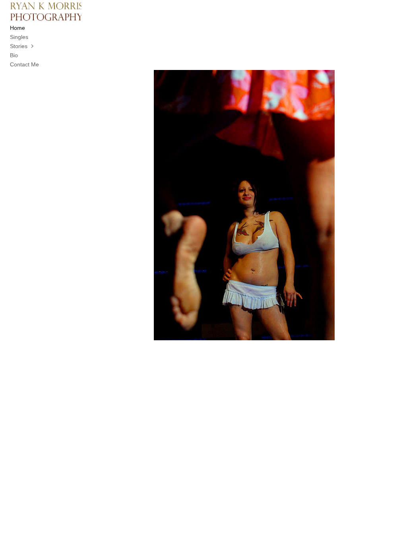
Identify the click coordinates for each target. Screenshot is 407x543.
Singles (19, 37)
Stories (18, 46)
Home (17, 28)
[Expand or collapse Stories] (33, 46)
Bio (14, 55)
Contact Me (24, 64)
